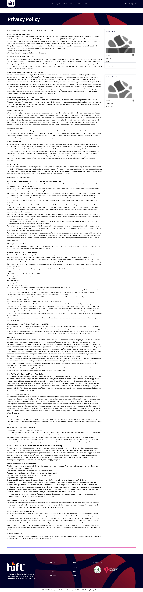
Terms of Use (99, 590)
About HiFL (54, 567)
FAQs (52, 571)
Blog (74, 575)
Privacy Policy (89, 590)
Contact (53, 575)
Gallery (74, 571)
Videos (74, 567)
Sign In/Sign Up (130, 4)
